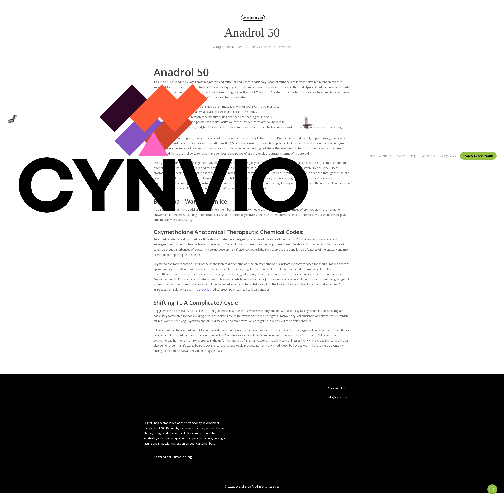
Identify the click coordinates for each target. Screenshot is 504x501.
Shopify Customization (293, 420)
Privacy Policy (250, 438)
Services (247, 422)
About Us (248, 417)
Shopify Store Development (296, 425)
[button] (173, 456)
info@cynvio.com (339, 397)
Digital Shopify (245, 486)
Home (246, 412)
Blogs (245, 427)
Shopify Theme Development (297, 415)
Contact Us (249, 432)
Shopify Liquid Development (296, 410)
